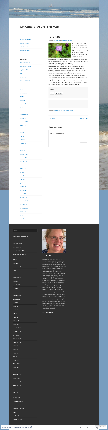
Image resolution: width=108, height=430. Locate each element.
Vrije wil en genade (24, 43)
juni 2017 (22, 132)
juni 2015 (22, 219)
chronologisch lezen (25, 62)
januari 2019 (23, 100)
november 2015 (24, 201)
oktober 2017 (23, 118)
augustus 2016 (23, 168)
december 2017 (24, 111)
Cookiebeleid (31, 427)
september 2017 (24, 122)
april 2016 (22, 183)
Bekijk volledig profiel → (48, 312)
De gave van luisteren (25, 39)
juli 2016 (22, 172)
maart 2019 (23, 96)
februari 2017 (23, 147)
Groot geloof (51, 118)
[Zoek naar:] (25, 230)
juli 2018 (22, 107)
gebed (21, 73)
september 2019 (24, 93)
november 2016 (24, 157)
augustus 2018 (23, 104)
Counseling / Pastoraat (25, 66)
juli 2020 (22, 89)
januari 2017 (23, 150)
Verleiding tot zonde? (25, 50)
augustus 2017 (23, 125)
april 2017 (22, 139)
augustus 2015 (23, 211)
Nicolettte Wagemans (67, 40)
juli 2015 (22, 215)
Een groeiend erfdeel (83, 118)
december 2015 (24, 197)
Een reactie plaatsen (68, 110)
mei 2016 (22, 179)
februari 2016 (23, 190)
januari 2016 (23, 193)
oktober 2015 (23, 204)
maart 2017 (23, 143)
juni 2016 (22, 175)
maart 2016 (23, 186)
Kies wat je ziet (24, 46)
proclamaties (23, 77)
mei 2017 (22, 136)
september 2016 (24, 165)
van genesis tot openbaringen (39, 26)
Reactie (83, 144)
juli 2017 (22, 129)
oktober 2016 (23, 161)
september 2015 (24, 208)
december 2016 (24, 154)
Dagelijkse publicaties (59, 110)
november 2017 (24, 114)
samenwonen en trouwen (26, 54)
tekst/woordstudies (25, 80)
